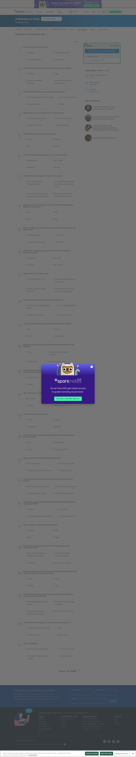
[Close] (133, 754)
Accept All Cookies (92, 753)
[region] (68, 753)
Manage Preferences (121, 753)
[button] (92, 367)
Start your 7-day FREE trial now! (68, 399)
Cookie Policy (32, 755)
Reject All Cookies (106, 753)
